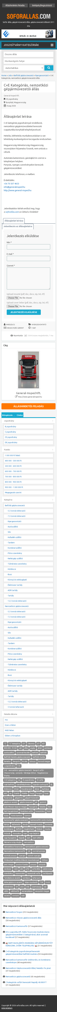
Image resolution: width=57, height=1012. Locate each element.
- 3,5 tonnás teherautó (16, 511)
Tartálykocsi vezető (12, 878)
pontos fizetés (22, 864)
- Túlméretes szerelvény (17, 564)
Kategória (8, 500)
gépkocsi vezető (10, 802)
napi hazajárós (10, 838)
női (29, 851)
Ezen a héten (10, 725)
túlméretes (8, 887)
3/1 (38, 744)
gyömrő (43, 802)
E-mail (10, 254)
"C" (5, 744)
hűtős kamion (16, 816)
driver (16, 789)
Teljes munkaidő (31, 882)
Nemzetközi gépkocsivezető (16, 606)
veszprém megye (42, 891)
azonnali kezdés (23, 753)
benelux (7, 761)
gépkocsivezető (26, 802)
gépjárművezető (32, 798)
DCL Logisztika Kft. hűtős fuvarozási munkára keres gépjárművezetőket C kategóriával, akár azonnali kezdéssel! (28, 934)
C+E (18, 766)
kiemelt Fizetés (36, 824)
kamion (28, 816)
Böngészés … (8, 415)
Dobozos (8, 789)
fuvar (46, 793)
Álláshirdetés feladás (15, 5)
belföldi (43, 753)
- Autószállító (12, 527)
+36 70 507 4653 (11, 183)
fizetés (17, 793)
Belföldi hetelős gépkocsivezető (17, 757)
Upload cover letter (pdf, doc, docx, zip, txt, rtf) (28, 302)
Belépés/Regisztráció (42, 5)
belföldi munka (39, 757)
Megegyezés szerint (15, 328)
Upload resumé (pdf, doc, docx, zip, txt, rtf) (26, 294)
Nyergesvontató (39, 324)
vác (45, 887)
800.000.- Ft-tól (10, 748)
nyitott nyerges (34, 856)
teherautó (36, 878)
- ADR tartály (12, 590)
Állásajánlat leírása (14, 221)
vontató (15, 896)
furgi (32, 793)
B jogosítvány (10, 427)
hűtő (49, 811)
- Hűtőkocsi (11, 569)
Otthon (45, 860)
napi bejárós (34, 833)
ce (19, 780)
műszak (7, 833)
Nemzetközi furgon (14, 912)
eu (11, 793)
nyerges (22, 856)
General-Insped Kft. (11, 96)
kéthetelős (16, 824)
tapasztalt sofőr (33, 873)
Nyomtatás (18, 335)
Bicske (24, 761)
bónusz (33, 761)
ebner (37, 789)
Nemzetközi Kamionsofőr (17, 926)
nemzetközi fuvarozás (13, 847)
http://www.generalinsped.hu (30, 397)
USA (27, 887)
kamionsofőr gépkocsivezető (16, 820)
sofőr (27, 869)
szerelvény (8, 873)
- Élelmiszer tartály (14, 585)
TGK (41, 882)
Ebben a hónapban (12, 736)
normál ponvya (39, 851)
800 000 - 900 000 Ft (13, 482)
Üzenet (11, 265)
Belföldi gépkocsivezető (15, 505)
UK (17, 887)
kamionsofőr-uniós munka (41, 820)
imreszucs (10, 324)
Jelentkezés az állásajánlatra (18, 226)
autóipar (47, 748)
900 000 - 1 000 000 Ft (14, 487)
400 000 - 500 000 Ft (13, 461)
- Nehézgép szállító (15, 558)
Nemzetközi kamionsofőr (14, 851)
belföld (35, 753)
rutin (16, 869)
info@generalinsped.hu (14, 187)
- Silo (9, 532)
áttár (40, 748)
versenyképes (27, 891)
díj (51, 785)
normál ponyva (10, 856)
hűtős (6, 816)
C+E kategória (10, 780)
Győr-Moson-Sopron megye (15, 807)
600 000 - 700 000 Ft (13, 471)
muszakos (17, 833)
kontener (49, 824)
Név (9, 242)
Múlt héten (9, 730)
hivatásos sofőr (26, 811)
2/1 (23, 744)
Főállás (24, 793)
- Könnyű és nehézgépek (17, 580)
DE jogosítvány (11, 442)
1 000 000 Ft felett (12, 455)
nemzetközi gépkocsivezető (37, 847)
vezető (7, 896)
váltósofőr (15, 891)
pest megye (9, 864)
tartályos (26, 878)
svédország (47, 869)
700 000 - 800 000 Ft (13, 477)
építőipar (46, 789)
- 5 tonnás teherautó (15, 707)
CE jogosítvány (11, 437)
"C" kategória (14, 744)
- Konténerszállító (14, 548)
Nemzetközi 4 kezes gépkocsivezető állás (23, 918)
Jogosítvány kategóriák (21, 44)
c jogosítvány (9, 766)
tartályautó (47, 873)
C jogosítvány (10, 432)
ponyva (33, 864)
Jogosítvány (9, 421)
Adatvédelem (6, 1008)
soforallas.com (12, 212)
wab (23, 896)
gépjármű (19, 798)
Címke (20, 415)
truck (48, 882)
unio (22, 887)
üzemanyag (37, 887)
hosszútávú (40, 811)
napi (25, 833)
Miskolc (39, 829)
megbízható (29, 829)
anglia (32, 748)
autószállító (9, 753)
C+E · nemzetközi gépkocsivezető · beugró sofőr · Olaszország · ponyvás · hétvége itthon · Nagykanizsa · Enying (26, 773)
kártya (6, 824)
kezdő (25, 824)
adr (20, 748)
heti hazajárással (11, 811)
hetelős (43, 807)
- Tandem (11, 543)
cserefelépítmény (23, 785)
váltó (6, 891)
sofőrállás (36, 869)
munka (48, 829)
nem (28, 838)
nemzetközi (29, 842)
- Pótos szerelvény (14, 553)
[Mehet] (48, 68)
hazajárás (33, 807)
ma (6, 720)
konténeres (8, 829)
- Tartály (10, 596)
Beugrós (16, 761)
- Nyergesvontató (14, 521)
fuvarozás (8, 798)
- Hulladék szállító (14, 537)
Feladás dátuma (10, 714)
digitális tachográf (40, 785)
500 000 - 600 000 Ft (13, 466)
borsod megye (44, 761)
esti (5, 793)
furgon (39, 793)
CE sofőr (40, 780)
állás (26, 748)
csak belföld (9, 785)
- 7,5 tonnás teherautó (16, 516)
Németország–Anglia (12, 842)
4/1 (43, 744)
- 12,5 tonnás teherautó (16, 601)
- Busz (9, 574)
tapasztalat (20, 873)
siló (21, 869)
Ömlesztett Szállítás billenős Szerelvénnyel (21, 860)
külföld (19, 829)
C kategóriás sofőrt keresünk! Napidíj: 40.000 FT (26, 982)
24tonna (30, 744)
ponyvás (42, 864)
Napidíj (21, 838)
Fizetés (7, 450)
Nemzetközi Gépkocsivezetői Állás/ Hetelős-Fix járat (28, 968)
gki (36, 802)
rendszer (7, 869)
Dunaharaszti (26, 789)
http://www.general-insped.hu (17, 190)
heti (49, 807)
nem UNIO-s (38, 838)
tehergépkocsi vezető (13, 882)
